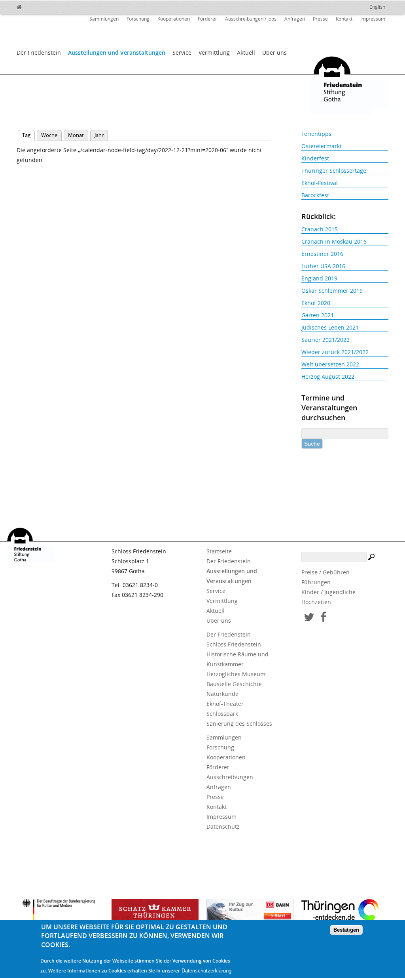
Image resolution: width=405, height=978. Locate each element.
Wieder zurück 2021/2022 (335, 352)
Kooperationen (173, 18)
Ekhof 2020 (315, 303)
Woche (49, 135)
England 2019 (319, 278)
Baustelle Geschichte (234, 684)
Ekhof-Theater (225, 703)
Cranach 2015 (319, 229)
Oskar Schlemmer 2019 (332, 290)
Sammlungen (104, 18)
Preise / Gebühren (325, 572)
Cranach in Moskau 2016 (334, 241)
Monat (76, 135)
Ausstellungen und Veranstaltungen (116, 52)
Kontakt (344, 18)
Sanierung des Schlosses (239, 723)
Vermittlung (214, 52)
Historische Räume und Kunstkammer (237, 659)
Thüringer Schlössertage (333, 170)
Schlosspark (222, 713)
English (377, 7)
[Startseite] (36, 6)
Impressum (372, 18)
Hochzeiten (316, 602)
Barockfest (315, 195)
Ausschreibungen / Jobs (250, 18)
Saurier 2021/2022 (325, 339)
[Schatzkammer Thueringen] (155, 913)
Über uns (274, 52)
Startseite (219, 551)
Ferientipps (316, 133)
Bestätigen (346, 930)
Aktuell (246, 52)
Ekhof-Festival (319, 183)
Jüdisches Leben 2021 (330, 327)
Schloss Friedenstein (233, 644)
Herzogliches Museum (235, 674)
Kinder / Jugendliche (328, 592)
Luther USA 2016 (323, 266)
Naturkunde (222, 694)
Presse (320, 18)
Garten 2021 (317, 315)
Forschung (138, 18)
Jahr (99, 135)
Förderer (207, 18)
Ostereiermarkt (321, 146)
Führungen (316, 582)
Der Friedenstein (39, 52)
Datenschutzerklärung (206, 971)
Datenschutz (223, 826)
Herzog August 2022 (327, 376)
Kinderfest (315, 158)
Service (181, 52)
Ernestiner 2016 (322, 253)
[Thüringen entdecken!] (344, 911)
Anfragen (294, 18)
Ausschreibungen (229, 777)
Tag (28, 135)
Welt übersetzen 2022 (330, 364)
